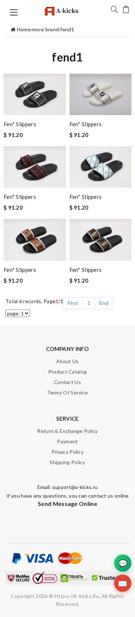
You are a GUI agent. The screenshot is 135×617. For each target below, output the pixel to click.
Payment (67, 441)
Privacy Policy (67, 452)
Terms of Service (67, 392)
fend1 (67, 29)
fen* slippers (20, 124)
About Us (67, 361)
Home (24, 29)
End (103, 303)
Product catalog (67, 372)
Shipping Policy (67, 462)
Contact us (67, 382)
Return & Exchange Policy (67, 431)
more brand (45, 29)
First (73, 303)
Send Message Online (67, 503)
